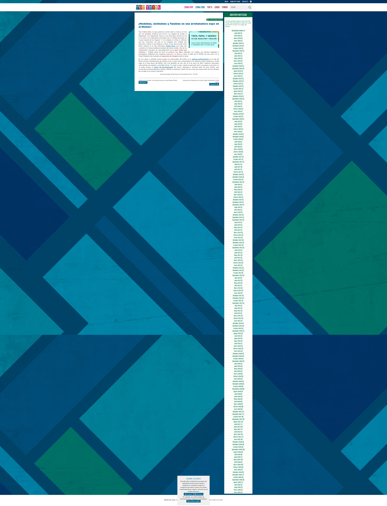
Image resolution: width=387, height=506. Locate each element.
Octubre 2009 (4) (238, 359)
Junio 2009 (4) (238, 366)
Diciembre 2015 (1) (238, 200)
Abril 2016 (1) (238, 192)
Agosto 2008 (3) (238, 391)
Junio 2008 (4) (238, 396)
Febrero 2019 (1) (238, 129)
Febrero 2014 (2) (238, 235)
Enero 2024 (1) (238, 76)
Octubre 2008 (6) (238, 386)
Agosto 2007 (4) (238, 422)
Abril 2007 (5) (238, 432)
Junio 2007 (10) (238, 427)
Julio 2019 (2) (238, 121)
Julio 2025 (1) (238, 53)
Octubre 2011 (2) (238, 301)
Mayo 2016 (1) (238, 190)
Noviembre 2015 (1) (238, 202)
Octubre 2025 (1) (238, 48)
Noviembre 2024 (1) (238, 66)
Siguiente (213, 84)
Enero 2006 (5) (238, 470)
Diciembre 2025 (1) (238, 43)
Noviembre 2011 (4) (238, 298)
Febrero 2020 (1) (238, 109)
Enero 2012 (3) (238, 293)
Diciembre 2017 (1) (238, 157)
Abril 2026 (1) (238, 36)
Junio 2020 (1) (238, 104)
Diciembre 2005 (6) (238, 472)
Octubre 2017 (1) (238, 159)
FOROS (225, 7)
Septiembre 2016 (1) (238, 182)
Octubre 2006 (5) (238, 447)
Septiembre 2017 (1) (238, 162)
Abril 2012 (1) (238, 285)
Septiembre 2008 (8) (238, 389)
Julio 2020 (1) (238, 101)
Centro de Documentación (163, 67)
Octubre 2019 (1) (238, 116)
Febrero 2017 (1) (238, 172)
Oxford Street (170, 46)
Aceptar (189, 494)
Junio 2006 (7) (238, 457)
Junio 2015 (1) (238, 207)
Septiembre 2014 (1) (238, 220)
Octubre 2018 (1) (238, 139)
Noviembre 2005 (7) (238, 475)
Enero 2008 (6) (238, 409)
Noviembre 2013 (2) (238, 243)
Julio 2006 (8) (238, 454)
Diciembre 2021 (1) (238, 86)
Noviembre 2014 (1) (238, 217)
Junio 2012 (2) (238, 280)
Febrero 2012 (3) (238, 290)
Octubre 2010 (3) (238, 328)
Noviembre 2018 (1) (238, 137)
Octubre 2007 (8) (238, 417)
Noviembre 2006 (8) (238, 444)
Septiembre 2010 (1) (238, 331)
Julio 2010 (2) (238, 336)
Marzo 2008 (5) (238, 404)
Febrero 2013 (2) (238, 263)
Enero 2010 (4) (238, 351)
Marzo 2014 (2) (238, 232)
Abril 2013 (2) (238, 258)
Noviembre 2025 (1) (238, 46)
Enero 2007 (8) (238, 439)
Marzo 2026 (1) (238, 38)
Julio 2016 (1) (238, 184)
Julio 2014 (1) (238, 222)
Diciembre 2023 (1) (238, 79)
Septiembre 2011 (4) (238, 303)
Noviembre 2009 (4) (238, 356)
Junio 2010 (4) (238, 338)
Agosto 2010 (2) (238, 333)
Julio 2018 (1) (238, 142)
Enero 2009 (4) (238, 379)
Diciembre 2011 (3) (238, 295)
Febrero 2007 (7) (238, 437)
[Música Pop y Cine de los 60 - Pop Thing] (148, 7)
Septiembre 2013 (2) (238, 248)
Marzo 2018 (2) (238, 149)
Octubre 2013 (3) (238, 245)
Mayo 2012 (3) (238, 283)
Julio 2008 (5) (238, 394)
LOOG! (217, 7)
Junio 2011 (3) (238, 308)
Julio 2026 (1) (238, 33)
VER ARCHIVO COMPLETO (238, 31)
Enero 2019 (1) (238, 132)
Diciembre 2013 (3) (238, 240)
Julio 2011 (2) (238, 306)
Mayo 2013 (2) (238, 255)
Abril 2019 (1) (238, 126)
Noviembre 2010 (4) (238, 326)
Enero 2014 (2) (238, 237)
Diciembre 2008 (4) (238, 381)
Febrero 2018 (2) (238, 152)
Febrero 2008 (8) (238, 407)
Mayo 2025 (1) (238, 58)
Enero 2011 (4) (238, 321)
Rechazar (199, 494)
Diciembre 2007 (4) (238, 412)
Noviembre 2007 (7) (238, 414)
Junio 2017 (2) (238, 167)
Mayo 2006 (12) (238, 459)
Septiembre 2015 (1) (238, 205)
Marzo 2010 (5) (238, 346)
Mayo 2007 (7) (238, 429)
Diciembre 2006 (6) (238, 442)
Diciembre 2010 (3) (238, 323)
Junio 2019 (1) (238, 124)
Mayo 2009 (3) (238, 369)
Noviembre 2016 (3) (238, 177)
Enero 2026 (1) (238, 41)
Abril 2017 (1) (238, 169)
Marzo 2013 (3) (238, 260)
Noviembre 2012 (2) (238, 270)
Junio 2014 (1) (238, 225)
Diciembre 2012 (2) (238, 268)
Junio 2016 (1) (238, 187)
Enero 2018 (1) (238, 154)
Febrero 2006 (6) (238, 467)
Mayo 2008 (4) (238, 399)
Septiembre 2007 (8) (238, 419)
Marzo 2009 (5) (238, 374)
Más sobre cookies (193, 501)
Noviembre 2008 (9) (238, 384)
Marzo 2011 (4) (238, 316)
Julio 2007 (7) (238, 424)
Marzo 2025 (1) (238, 61)
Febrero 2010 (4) (238, 348)
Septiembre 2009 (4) (238, 361)
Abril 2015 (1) (238, 210)
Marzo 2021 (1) (238, 94)
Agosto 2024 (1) (238, 71)
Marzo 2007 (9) (238, 434)
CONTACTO (245, 1)
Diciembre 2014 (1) (238, 215)
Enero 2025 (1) (238, 63)
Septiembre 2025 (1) (238, 51)
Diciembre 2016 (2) (238, 174)
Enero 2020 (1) (238, 111)
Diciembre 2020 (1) (238, 96)
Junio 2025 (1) (238, 56)
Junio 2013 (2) (238, 253)
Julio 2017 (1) (238, 164)
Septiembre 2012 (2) (238, 275)
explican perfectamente (200, 59)
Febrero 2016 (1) (238, 197)
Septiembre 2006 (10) (238, 449)
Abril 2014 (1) (238, 230)
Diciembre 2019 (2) (238, 114)
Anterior (143, 82)
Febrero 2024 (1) (238, 73)
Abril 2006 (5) (238, 462)
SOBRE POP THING (235, 1)
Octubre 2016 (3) (238, 179)
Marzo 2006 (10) (238, 465)
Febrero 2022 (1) (238, 84)
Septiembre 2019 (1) (238, 119)
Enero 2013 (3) (238, 265)
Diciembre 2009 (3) (238, 354)
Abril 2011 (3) (238, 313)
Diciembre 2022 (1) (238, 81)
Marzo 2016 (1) (238, 195)
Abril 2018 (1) (238, 147)
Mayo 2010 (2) (238, 341)
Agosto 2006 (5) (238, 452)
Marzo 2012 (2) (238, 288)
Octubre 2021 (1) (238, 89)
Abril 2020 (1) (238, 106)
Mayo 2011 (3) (238, 311)
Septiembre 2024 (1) (238, 68)
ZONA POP (188, 7)
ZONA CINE (200, 7)
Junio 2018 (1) (238, 144)
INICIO (226, 1)
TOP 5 (209, 7)
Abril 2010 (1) (238, 343)
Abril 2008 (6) (238, 401)
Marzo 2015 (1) (238, 212)
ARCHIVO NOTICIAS (238, 14)
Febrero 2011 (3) (238, 318)
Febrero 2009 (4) (238, 376)
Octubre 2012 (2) (238, 273)
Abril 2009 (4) (238, 371)
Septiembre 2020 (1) (238, 99)
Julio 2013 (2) (238, 250)
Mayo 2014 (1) (238, 227)
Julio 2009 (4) (238, 364)
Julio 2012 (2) (238, 278)
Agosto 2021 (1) (238, 91)
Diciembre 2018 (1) (238, 134)
